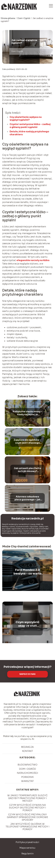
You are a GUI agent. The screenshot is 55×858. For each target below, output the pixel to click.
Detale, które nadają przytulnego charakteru (29, 133)
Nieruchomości (27, 772)
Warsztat (27, 781)
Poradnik (27, 777)
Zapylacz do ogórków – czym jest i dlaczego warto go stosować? (27, 441)
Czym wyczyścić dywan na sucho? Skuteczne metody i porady (27, 808)
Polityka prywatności (27, 842)
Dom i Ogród (23, 18)
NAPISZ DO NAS (27, 674)
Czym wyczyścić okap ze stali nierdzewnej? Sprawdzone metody (27, 624)
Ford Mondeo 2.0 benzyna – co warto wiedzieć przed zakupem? (27, 571)
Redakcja (27, 747)
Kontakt (27, 751)
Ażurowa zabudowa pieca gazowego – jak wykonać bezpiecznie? (27, 498)
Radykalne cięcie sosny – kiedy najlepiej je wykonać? (27, 413)
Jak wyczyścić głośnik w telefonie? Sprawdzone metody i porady (27, 826)
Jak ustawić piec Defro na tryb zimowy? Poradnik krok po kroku (27, 470)
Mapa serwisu (27, 847)
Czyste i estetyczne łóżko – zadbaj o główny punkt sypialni (30, 126)
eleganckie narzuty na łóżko (32, 260)
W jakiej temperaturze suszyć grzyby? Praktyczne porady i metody (27, 798)
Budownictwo (27, 764)
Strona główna (8, 18)
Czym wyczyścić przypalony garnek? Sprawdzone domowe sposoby (27, 817)
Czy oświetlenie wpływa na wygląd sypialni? (26, 118)
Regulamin (27, 853)
